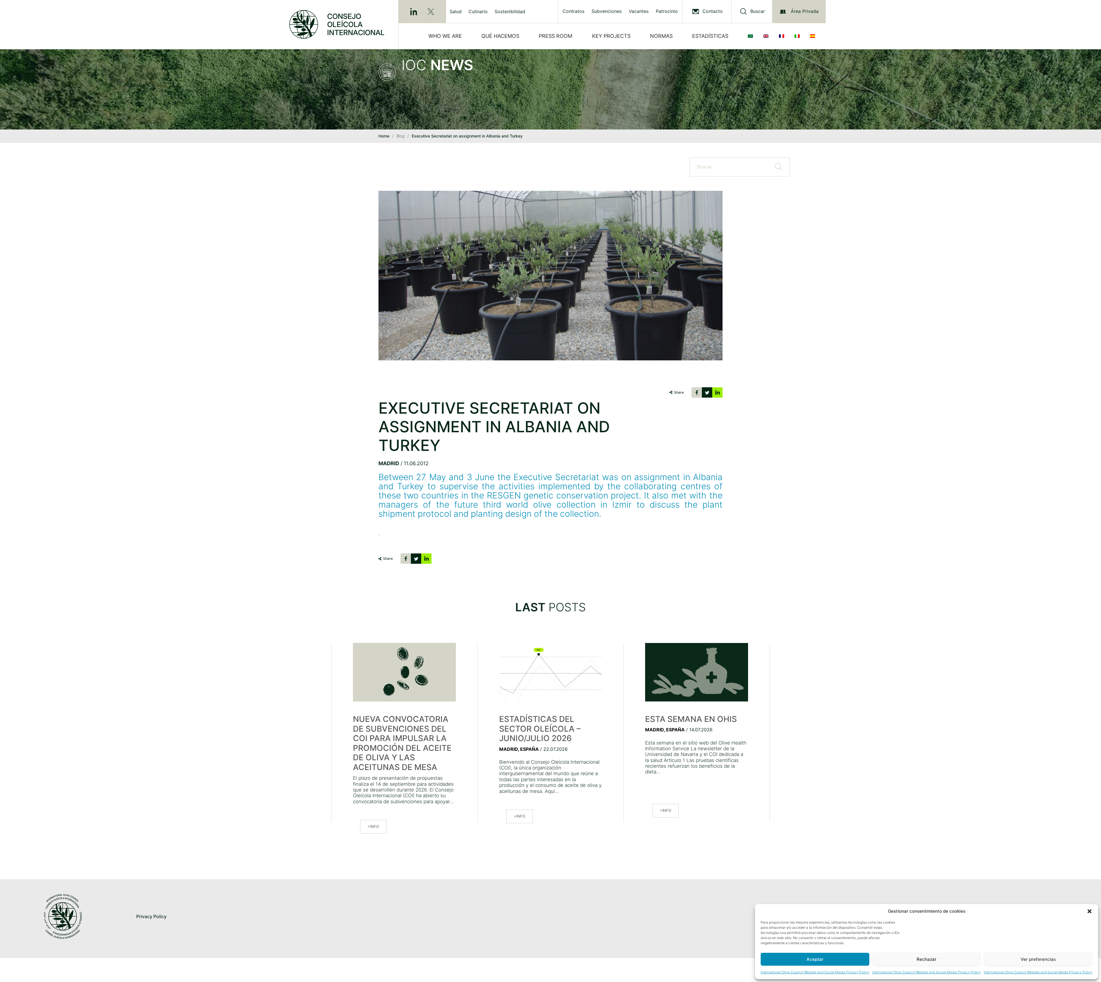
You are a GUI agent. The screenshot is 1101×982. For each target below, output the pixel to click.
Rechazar (926, 959)
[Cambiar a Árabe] (751, 36)
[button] (1089, 911)
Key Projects (611, 36)
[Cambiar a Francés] (782, 36)
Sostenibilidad (510, 11)
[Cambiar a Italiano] (798, 36)
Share (679, 392)
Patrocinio (667, 11)
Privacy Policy (151, 916)
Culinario (478, 11)
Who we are (445, 36)
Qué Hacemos (500, 36)
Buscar (757, 11)
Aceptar (815, 959)
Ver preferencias (1038, 959)
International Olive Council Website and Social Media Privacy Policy (815, 972)
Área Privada (805, 11)
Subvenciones (607, 11)
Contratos (573, 11)
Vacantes (639, 11)
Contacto (712, 11)
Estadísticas (710, 36)
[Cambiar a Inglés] (767, 36)
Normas (661, 36)
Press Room (555, 36)
